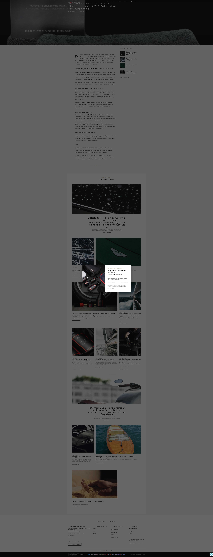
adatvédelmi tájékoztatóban (122, 286)
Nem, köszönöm (111, 288)
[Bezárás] (129, 267)
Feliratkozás (124, 282)
